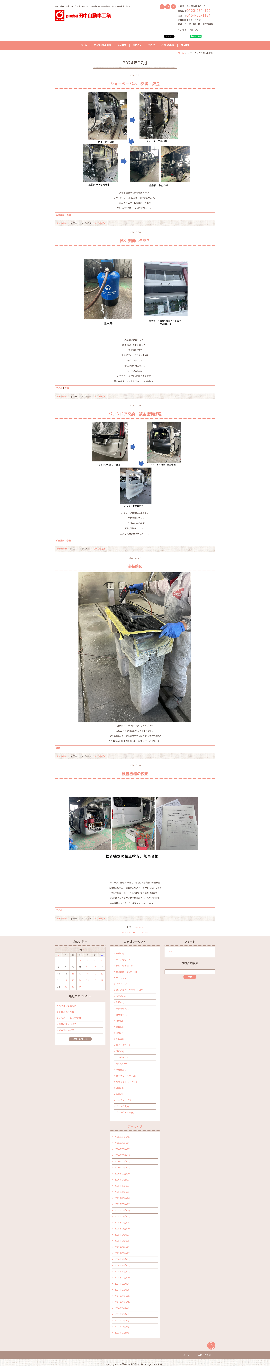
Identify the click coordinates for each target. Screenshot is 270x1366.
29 (65, 986)
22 (65, 980)
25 (87, 980)
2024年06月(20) (122, 1296)
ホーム (84, 45)
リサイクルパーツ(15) (126, 1082)
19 (94, 973)
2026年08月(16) (122, 1136)
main (135, 932)
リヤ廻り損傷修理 (67, 1005)
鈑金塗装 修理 (63, 215)
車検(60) (120, 953)
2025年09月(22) (122, 1204)
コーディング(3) (123, 1100)
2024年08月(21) (122, 1283)
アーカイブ (135, 1126)
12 (94, 967)
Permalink (62, 223)
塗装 (58, 748)
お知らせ (137, 45)
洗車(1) (119, 1094)
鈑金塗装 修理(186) (126, 1075)
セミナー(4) (121, 984)
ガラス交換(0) (122, 1106)
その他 (59, 388)
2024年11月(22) (122, 1265)
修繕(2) (119, 1020)
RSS (170, 952)
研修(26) (120, 1039)
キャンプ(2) (121, 977)
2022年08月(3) (121, 1326)
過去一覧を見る (80, 1039)
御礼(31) (120, 1033)
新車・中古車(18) (124, 965)
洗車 (67, 388)
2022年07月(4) (121, 1332)
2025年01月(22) (122, 1253)
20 (102, 973)
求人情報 (185, 45)
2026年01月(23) (122, 1179)
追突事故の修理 (66, 1030)
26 (94, 980)
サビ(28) (120, 1051)
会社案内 (122, 45)
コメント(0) (99, 223)
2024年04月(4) (121, 1308)
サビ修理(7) (121, 1069)
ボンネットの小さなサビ (70, 1018)
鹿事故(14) (121, 996)
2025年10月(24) (122, 1198)
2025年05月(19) (122, 1228)
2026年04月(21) (122, 1161)
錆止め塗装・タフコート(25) (129, 990)
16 (73, 973)
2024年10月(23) (122, 1271)
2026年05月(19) (122, 1155)
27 (102, 980)
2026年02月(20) (122, 1173)
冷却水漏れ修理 (66, 1012)
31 (80, 986)
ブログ (151, 45)
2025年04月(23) (122, 1234)
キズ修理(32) (122, 1057)
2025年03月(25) (122, 1240)
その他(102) (122, 1063)
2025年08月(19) (122, 1210)
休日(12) (120, 1002)
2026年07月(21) (122, 1143)
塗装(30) (120, 1088)
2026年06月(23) (122, 1149)
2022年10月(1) (121, 1314)
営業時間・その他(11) (126, 971)
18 (87, 973)
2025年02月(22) (122, 1247)
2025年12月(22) (122, 1185)
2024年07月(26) (122, 1289)
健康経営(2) (121, 1014)
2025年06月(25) (122, 1222)
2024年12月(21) (122, 1259)
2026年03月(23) (122, 1167)
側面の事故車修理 (67, 1024)
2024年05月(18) (122, 1302)
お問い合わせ (167, 45)
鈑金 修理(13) (123, 1045)
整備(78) (120, 1026)
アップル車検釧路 (102, 45)
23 (73, 980)
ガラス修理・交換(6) (126, 1112)
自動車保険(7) (122, 1008)
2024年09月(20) (122, 1277)
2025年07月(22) (122, 1216)
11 (87, 967)
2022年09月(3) (121, 1320)
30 (73, 986)
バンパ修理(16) (123, 959)
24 (80, 980)
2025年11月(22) (122, 1191)
